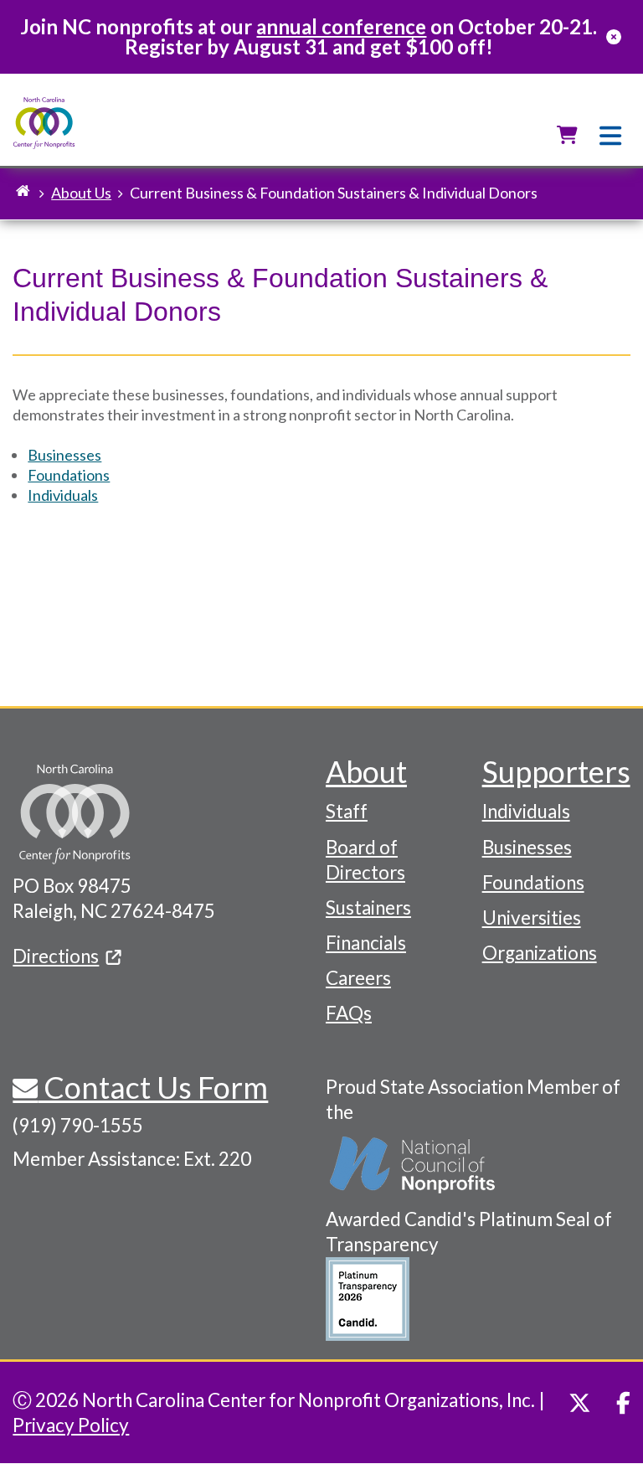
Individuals (63, 495)
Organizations (539, 952)
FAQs (349, 1013)
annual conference (341, 26)
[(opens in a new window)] (414, 1166)
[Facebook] (623, 1403)
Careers (358, 978)
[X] (579, 1403)
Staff (347, 811)
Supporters (556, 771)
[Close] (613, 37)
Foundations (69, 475)
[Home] (44, 123)
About (366, 771)
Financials (366, 942)
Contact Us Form (153, 1087)
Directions (56, 956)
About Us (81, 192)
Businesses (64, 455)
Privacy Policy (71, 1425)
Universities (531, 917)
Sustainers (368, 907)
